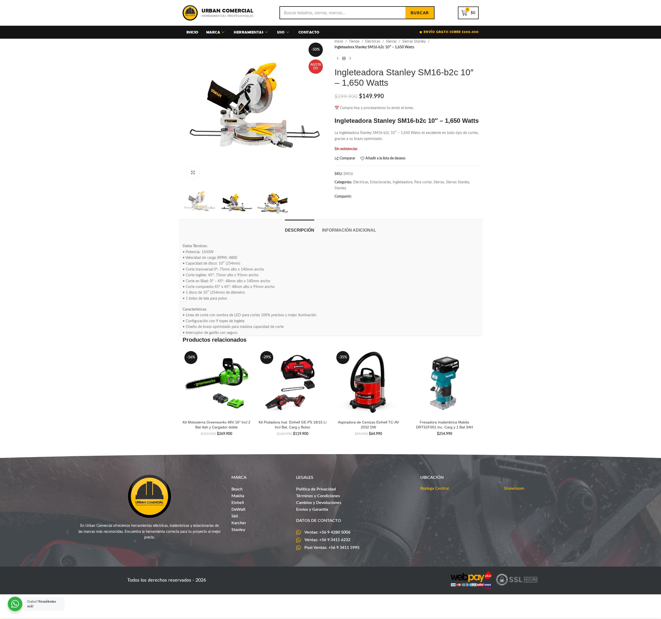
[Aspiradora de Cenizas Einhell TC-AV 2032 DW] (369, 383)
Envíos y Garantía (312, 509)
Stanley (340, 188)
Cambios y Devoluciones (318, 503)
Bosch (237, 489)
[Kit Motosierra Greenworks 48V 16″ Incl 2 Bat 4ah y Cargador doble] (217, 383)
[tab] (299, 228)
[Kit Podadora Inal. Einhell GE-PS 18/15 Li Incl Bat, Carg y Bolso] (292, 383)
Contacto (308, 32)
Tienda (354, 41)
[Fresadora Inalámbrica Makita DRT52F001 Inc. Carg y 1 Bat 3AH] (444, 383)
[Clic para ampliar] (192, 172)
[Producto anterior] (338, 59)
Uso (281, 32)
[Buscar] (419, 13)
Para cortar (423, 182)
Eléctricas (372, 41)
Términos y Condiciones (318, 496)
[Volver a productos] (344, 59)
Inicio (192, 32)
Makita (237, 496)
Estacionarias (380, 182)
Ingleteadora (402, 182)
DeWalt (238, 509)
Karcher (238, 523)
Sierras (391, 41)
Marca (213, 32)
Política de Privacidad (316, 489)
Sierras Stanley (414, 41)
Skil (234, 516)
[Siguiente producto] (350, 59)
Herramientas (248, 32)
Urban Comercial (227, 11)
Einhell (237, 503)
